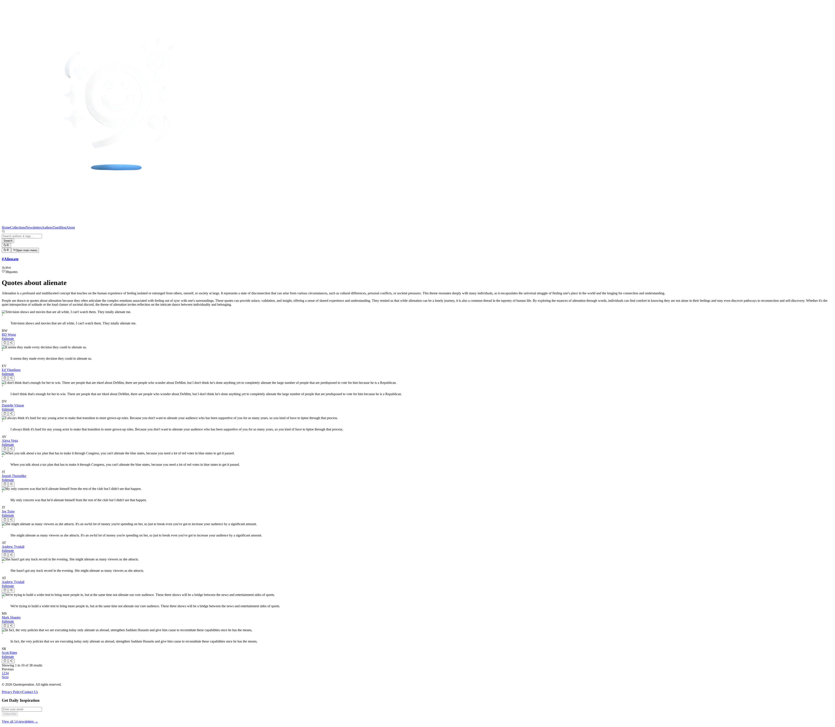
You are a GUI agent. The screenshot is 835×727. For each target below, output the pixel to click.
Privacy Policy (12, 692)
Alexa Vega (10, 440)
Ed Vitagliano (11, 370)
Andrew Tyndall (13, 546)
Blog (62, 227)
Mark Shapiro (11, 617)
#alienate (8, 338)
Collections (18, 227)
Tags (56, 227)
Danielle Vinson (13, 405)
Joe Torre (8, 511)
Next (5, 677)
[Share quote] (11, 343)
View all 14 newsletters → (20, 721)
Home (6, 227)
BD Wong (9, 334)
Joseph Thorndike (14, 476)
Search (7, 240)
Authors (47, 227)
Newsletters (34, 227)
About (70, 227)
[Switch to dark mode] (6, 245)
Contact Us (30, 692)
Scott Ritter (9, 652)
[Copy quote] (5, 343)
